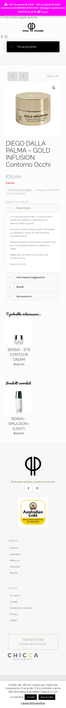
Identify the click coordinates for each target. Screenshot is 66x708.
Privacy (14, 614)
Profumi (14, 548)
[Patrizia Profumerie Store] (33, 27)
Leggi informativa (33, 703)
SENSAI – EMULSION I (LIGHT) (19, 424)
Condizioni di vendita (21, 608)
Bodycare (15, 566)
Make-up (14, 560)
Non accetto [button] (47, 697)
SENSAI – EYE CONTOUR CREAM (19, 355)
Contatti (14, 601)
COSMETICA (20, 193)
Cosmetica (15, 554)
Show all (53, 76)
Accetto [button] (31, 697)
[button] (54, 87)
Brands (13, 572)
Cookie (13, 620)
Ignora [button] (44, 11)
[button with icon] (28, 488)
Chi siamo (15, 595)
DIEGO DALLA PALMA (17, 202)
